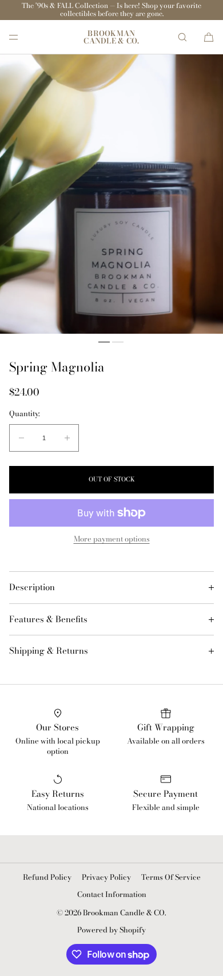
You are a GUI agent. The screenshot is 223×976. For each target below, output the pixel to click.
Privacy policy (106, 877)
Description (32, 587)
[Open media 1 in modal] (111, 194)
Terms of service (171, 877)
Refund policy (47, 877)
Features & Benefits (48, 619)
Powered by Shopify (111, 929)
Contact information (111, 894)
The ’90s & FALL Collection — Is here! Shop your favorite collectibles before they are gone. (111, 9)
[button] (182, 37)
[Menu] (23, 37)
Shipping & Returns (48, 651)
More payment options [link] (112, 539)
